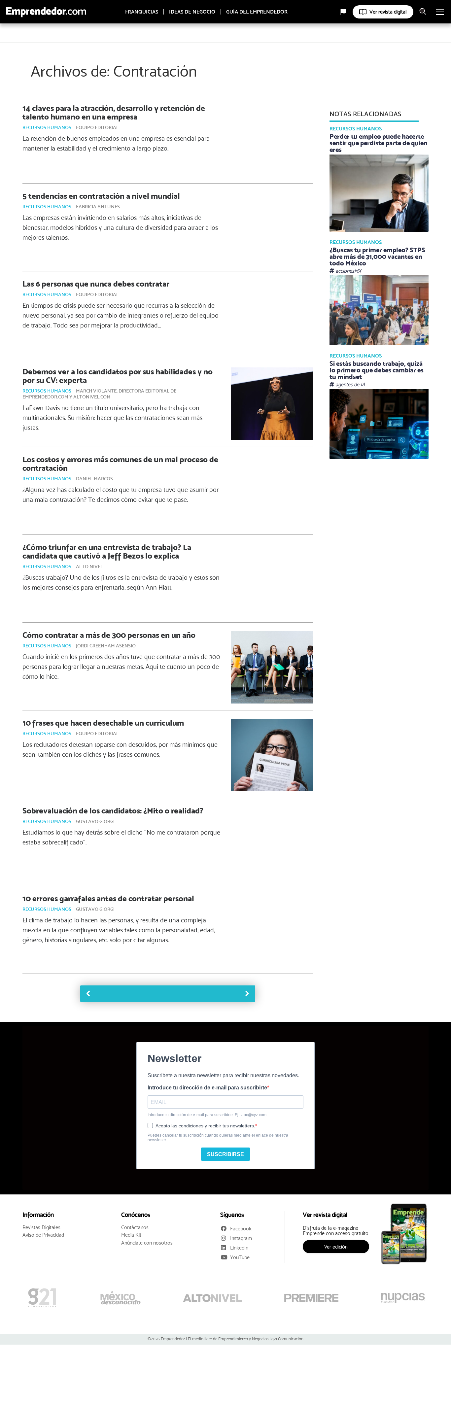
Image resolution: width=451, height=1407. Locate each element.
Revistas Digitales (41, 1227)
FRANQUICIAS (141, 12)
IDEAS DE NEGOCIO (192, 12)
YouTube (240, 1257)
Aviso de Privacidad (43, 1235)
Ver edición (336, 1246)
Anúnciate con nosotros (147, 1243)
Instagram (241, 1238)
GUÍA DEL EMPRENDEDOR (257, 12)
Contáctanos (135, 1227)
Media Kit (131, 1235)
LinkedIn (239, 1248)
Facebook (241, 1228)
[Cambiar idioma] (342, 11)
